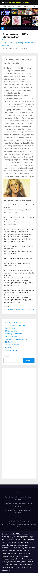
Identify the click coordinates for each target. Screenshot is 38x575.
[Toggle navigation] (35, 28)
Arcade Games (18, 517)
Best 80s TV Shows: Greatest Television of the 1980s (18, 511)
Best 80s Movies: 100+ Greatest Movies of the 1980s (18, 498)
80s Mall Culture (11, 350)
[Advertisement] (19, 389)
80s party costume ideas (14, 334)
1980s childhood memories (15, 325)
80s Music (8, 347)
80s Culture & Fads (12, 345)
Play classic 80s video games (16, 339)
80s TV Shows (10, 342)
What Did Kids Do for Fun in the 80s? (18, 521)
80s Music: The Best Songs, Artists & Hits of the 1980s (18, 505)
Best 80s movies (11, 336)
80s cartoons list (11, 331)
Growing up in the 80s (13, 322)
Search (6, 356)
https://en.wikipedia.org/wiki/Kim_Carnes (19, 309)
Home (4, 40)
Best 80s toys (10, 328)
